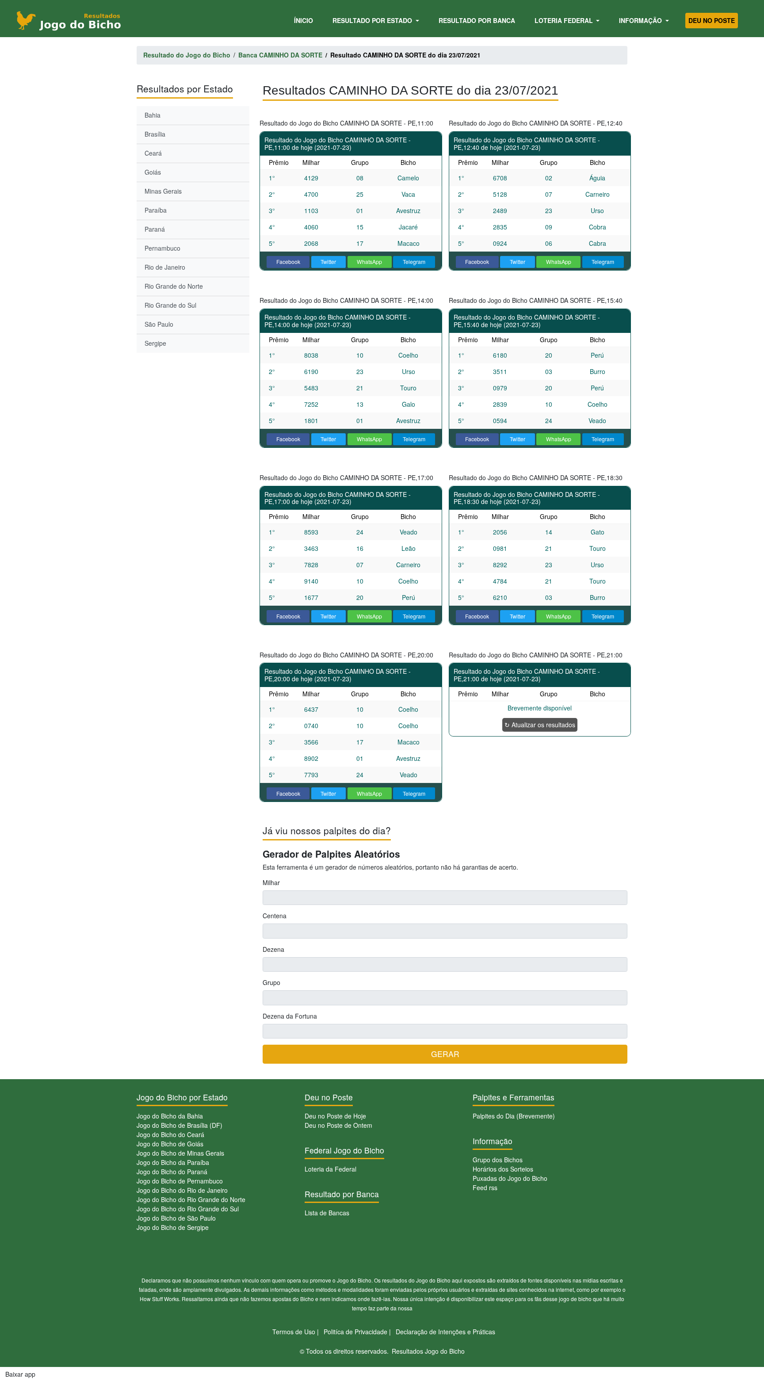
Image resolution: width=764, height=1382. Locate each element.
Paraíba (156, 210)
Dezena (273, 949)
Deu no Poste (711, 20)
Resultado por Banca (477, 20)
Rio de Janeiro (165, 267)
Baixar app (20, 1374)
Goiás (153, 172)
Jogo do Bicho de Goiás (170, 1143)
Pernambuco (162, 248)
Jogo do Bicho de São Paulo (176, 1218)
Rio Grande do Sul (170, 305)
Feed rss (485, 1187)
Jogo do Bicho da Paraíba (173, 1162)
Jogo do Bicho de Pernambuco (180, 1180)
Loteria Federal (565, 20)
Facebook (288, 261)
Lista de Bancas (327, 1212)
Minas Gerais (163, 191)
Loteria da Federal (330, 1168)
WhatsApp (369, 261)
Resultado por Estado (373, 20)
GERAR (445, 1053)
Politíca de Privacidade (355, 1331)
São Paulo (159, 324)
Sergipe (155, 343)
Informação (641, 20)
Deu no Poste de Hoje (335, 1115)
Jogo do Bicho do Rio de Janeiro (182, 1190)
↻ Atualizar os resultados (539, 724)
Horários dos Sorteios (503, 1168)
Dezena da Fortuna (290, 1016)
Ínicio (305, 20)
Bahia (152, 115)
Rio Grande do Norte (174, 286)
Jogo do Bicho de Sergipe (173, 1227)
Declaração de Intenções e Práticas (445, 1331)
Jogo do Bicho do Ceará (170, 1134)
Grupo (271, 982)
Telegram (414, 261)
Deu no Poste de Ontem (338, 1125)
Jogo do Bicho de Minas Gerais (180, 1153)
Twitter (328, 261)
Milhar (271, 882)
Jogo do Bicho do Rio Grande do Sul (188, 1208)
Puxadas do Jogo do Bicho (510, 1178)
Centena (274, 915)
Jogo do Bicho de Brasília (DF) (179, 1125)
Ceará (153, 153)
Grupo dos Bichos (498, 1159)
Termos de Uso (293, 1331)
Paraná (155, 229)
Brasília (155, 134)
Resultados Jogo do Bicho (428, 1351)
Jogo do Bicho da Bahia (170, 1115)
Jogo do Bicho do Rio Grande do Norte (191, 1199)
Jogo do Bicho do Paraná (172, 1171)
